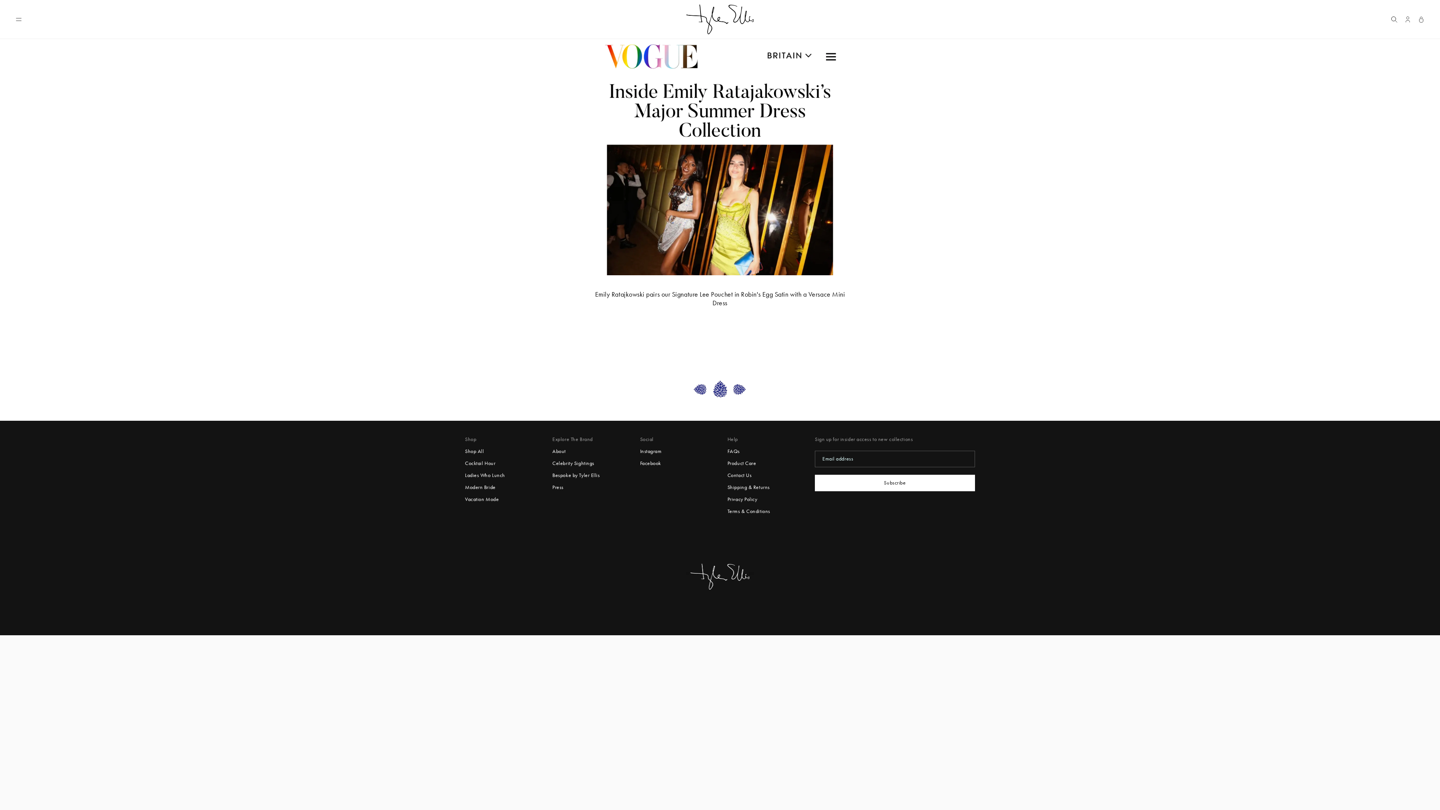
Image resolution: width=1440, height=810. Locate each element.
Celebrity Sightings (573, 463)
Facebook (650, 463)
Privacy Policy (743, 499)
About (559, 451)
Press (558, 487)
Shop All (474, 451)
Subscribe (895, 483)
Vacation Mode (482, 499)
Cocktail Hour (480, 463)
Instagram (651, 451)
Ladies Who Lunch (485, 475)
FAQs (734, 451)
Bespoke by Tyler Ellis (576, 475)
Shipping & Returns (749, 487)
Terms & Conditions (749, 511)
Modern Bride (480, 487)
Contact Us (740, 475)
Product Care (742, 463)
